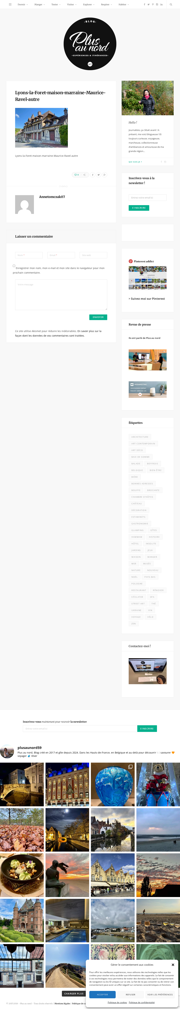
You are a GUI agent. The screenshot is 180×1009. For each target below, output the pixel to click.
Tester (55, 4)
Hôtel (135, 543)
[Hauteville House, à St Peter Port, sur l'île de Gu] (22, 966)
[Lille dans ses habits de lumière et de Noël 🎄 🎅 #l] (67, 784)
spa (152, 597)
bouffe (135, 490)
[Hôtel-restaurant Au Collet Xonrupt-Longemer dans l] (22, 875)
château (136, 503)
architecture (139, 437)
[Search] (170, 4)
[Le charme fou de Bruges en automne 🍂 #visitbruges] (113, 830)
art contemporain (143, 443)
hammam (136, 537)
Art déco (137, 450)
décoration (138, 510)
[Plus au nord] (90, 44)
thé (154, 603)
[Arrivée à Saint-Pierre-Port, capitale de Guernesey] (113, 920)
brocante (153, 490)
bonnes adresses (142, 483)
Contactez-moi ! (140, 646)
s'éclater (137, 597)
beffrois (152, 463)
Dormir (21, 4)
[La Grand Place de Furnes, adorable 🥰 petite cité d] (113, 875)
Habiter (122, 4)
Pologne (137, 583)
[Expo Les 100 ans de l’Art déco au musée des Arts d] (113, 784)
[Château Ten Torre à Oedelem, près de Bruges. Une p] (22, 920)
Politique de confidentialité (142, 1002)
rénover (158, 590)
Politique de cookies (117, 1002)
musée (147, 563)
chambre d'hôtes (142, 497)
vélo (150, 617)
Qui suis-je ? (135, 162)
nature (135, 570)
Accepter (102, 994)
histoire (154, 537)
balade (135, 463)
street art (138, 603)
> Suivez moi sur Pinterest (147, 299)
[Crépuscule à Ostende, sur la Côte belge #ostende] (67, 875)
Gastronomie (139, 523)
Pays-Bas (149, 577)
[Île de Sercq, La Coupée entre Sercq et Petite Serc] (67, 966)
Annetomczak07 (52, 197)
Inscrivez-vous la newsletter (55, 721)
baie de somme (140, 457)
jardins (136, 550)
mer (133, 563)
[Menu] (10, 4)
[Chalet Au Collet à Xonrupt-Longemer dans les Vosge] (67, 920)
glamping (137, 530)
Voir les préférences (160, 994)
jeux (150, 550)
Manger (38, 4)
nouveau (153, 570)
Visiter (70, 4)
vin (150, 610)
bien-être (156, 470)
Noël (134, 577)
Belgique (137, 470)
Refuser (130, 994)
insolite (151, 543)
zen (133, 623)
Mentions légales (62, 1003)
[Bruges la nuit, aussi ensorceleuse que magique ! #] (22, 784)
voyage (136, 617)
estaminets (138, 517)
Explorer (87, 4)
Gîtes (153, 530)
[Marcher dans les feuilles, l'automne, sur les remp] (22, 830)
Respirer (105, 4)
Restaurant (138, 590)
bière (134, 477)
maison (136, 557)
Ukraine (136, 610)
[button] (173, 965)
